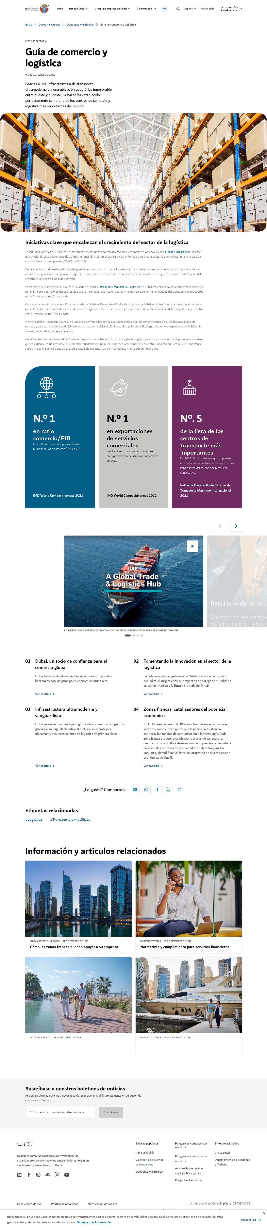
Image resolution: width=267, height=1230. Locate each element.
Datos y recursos (49, 24)
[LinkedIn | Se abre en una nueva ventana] (19, 1174)
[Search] (178, 9)
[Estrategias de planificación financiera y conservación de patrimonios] (189, 995)
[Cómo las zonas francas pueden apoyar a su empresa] (78, 899)
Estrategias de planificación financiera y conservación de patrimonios (187, 1046)
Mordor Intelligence (177, 251)
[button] (251, 1220)
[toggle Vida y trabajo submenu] (155, 9)
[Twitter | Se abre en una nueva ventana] (57, 1174)
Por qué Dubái (77, 8)
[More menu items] (164, 9)
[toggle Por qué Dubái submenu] (87, 9)
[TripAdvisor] (47, 1174)
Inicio (60, 8)
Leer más (38, 1065)
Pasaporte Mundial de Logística (120, 286)
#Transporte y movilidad (70, 819)
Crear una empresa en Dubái (111, 8)
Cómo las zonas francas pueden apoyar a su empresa (74, 947)
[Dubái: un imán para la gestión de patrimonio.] (78, 995)
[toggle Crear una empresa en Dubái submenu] (129, 9)
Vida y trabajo (144, 8)
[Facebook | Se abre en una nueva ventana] (28, 1174)
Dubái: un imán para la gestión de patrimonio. (68, 1043)
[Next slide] (220, 526)
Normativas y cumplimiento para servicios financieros (184, 947)
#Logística (33, 819)
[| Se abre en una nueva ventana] (38, 1174)
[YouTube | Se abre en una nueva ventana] (66, 1174)
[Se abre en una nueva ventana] (135, 789)
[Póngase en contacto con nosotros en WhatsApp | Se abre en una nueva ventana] (146, 789)
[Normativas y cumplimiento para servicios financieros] (189, 899)
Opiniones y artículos (80, 24)
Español (188, 9)
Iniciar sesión (207, 8)
